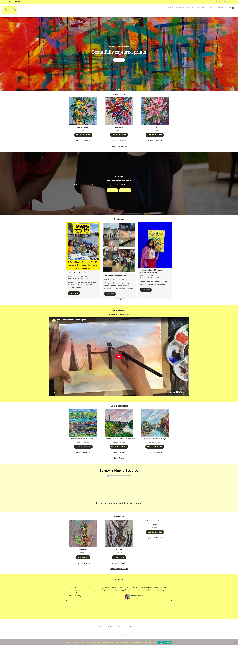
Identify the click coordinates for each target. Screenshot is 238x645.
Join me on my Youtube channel (119, 314)
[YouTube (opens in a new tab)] (225, 2)
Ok (159, 642)
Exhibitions (72, 278)
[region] (119, 54)
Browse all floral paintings (119, 146)
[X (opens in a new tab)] (216, 2)
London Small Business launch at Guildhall (116, 276)
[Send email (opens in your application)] (228, 2)
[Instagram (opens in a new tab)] (222, 2)
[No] (236, 642)
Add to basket (83, 135)
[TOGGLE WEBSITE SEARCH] (235, 8)
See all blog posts (119, 299)
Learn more (125, 190)
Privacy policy (167, 642)
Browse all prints (119, 458)
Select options (83, 446)
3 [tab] (121, 614)
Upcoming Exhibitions (83, 278)
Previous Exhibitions (155, 278)
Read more (83, 557)
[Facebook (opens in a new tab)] (219, 2)
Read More (74, 293)
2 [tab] (119, 614)
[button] (119, 54)
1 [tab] (117, 614)
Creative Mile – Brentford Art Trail (77, 273)
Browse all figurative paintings (119, 568)
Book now (112, 190)
